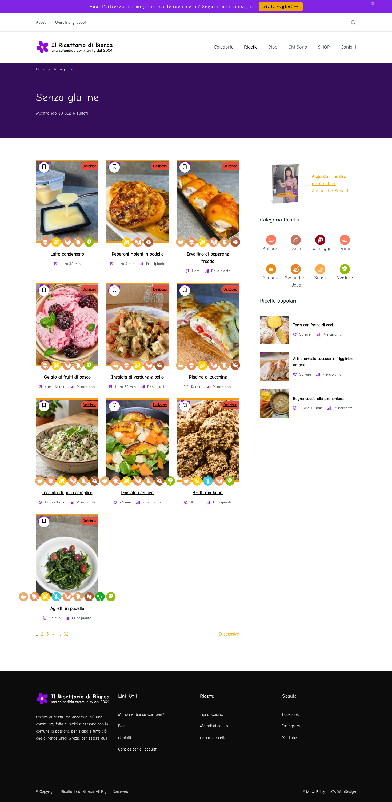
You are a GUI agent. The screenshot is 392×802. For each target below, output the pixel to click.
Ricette (251, 47)
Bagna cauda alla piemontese (318, 398)
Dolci (296, 248)
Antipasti (271, 248)
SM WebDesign (343, 791)
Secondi (271, 277)
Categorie (223, 47)
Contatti (348, 47)
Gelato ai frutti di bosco (67, 377)
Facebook (290, 714)
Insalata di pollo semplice (67, 492)
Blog (273, 47)
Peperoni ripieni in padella (138, 254)
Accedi (41, 22)
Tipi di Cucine (211, 714)
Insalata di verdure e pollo (137, 377)
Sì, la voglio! (278, 6)
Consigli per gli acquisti (137, 749)
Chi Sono (297, 47)
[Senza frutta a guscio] (45, 242)
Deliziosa (89, 166)
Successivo (229, 634)
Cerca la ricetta (213, 737)
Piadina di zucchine (208, 377)
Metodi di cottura (214, 726)
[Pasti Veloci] (180, 242)
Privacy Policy (313, 791)
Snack (320, 278)
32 (66, 634)
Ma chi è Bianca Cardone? (141, 714)
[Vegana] (100, 596)
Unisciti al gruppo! (70, 22)
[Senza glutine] (56, 242)
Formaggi (320, 248)
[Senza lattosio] (208, 481)
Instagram (291, 726)
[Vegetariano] (89, 242)
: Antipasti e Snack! (330, 184)
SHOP (324, 47)
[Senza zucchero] (148, 242)
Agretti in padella (67, 608)
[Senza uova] (78, 242)
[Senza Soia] (67, 242)
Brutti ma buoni (208, 492)
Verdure (345, 278)
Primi (344, 248)
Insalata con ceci (137, 492)
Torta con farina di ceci (313, 325)
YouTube (289, 737)
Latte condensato (67, 254)
